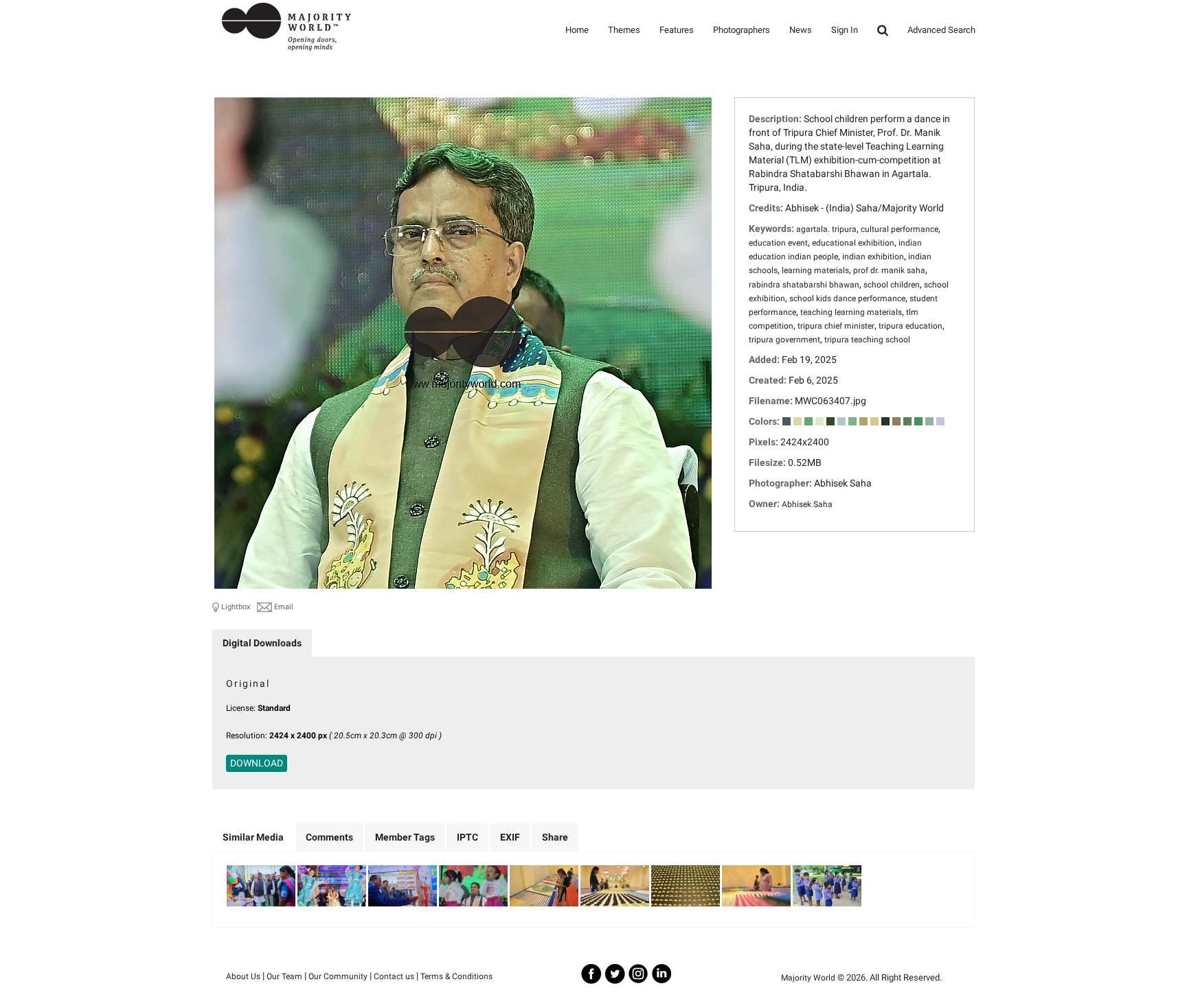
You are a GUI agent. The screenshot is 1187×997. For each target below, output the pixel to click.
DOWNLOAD (256, 763)
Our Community (338, 976)
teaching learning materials (851, 312)
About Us (243, 976)
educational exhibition (853, 243)
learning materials (815, 270)
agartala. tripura (826, 229)
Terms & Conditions (456, 976)
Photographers (741, 30)
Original (248, 683)
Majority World (808, 978)
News (800, 30)
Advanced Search (941, 30)
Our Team (284, 976)
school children (891, 285)
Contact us (394, 976)
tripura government (784, 339)
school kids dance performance (847, 298)
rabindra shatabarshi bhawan (804, 285)
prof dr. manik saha (889, 270)
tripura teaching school (867, 339)
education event (778, 243)
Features (676, 30)
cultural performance (899, 229)
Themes (624, 30)
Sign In (844, 30)
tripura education (910, 326)
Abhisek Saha (807, 504)
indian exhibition (873, 256)
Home (577, 30)
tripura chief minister (836, 326)
